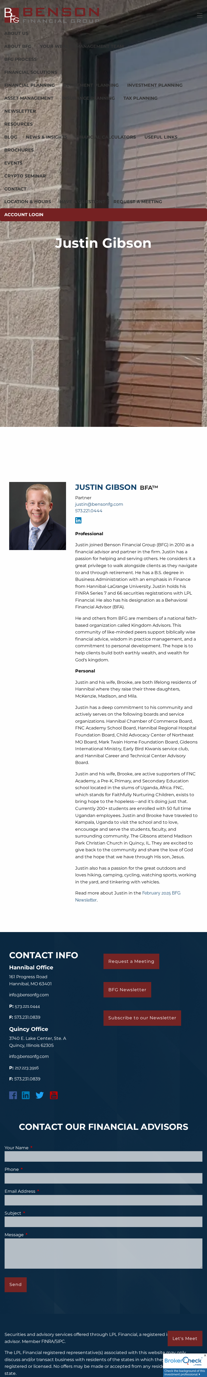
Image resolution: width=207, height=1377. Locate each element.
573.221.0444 (88, 510)
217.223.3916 (27, 1067)
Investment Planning (154, 85)
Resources (18, 124)
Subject (35, 1213)
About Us (16, 33)
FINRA (48, 1341)
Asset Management (28, 98)
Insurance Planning (88, 98)
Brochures (19, 150)
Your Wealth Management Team (82, 46)
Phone (34, 1169)
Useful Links (160, 137)
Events (13, 163)
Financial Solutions (30, 72)
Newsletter (20, 111)
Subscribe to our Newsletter (142, 1017)
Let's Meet (185, 1338)
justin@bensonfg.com (99, 504)
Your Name (39, 1147)
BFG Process (20, 59)
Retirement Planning (91, 85)
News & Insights (46, 137)
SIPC (60, 1341)
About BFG (17, 46)
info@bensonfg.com (29, 994)
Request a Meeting (137, 201)
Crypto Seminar (25, 176)
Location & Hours (27, 201)
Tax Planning (140, 98)
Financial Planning (29, 85)
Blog (10, 137)
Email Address (42, 1191)
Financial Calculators (106, 137)
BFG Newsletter (127, 989)
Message (37, 1234)
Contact (15, 189)
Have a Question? (82, 201)
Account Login (23, 214)
